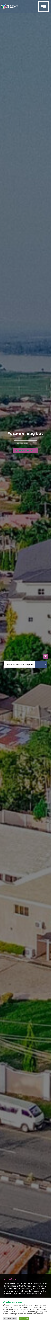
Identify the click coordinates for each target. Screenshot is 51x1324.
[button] (25, 443)
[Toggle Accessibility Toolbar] (45, 656)
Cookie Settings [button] (10, 1318)
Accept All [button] (24, 1318)
